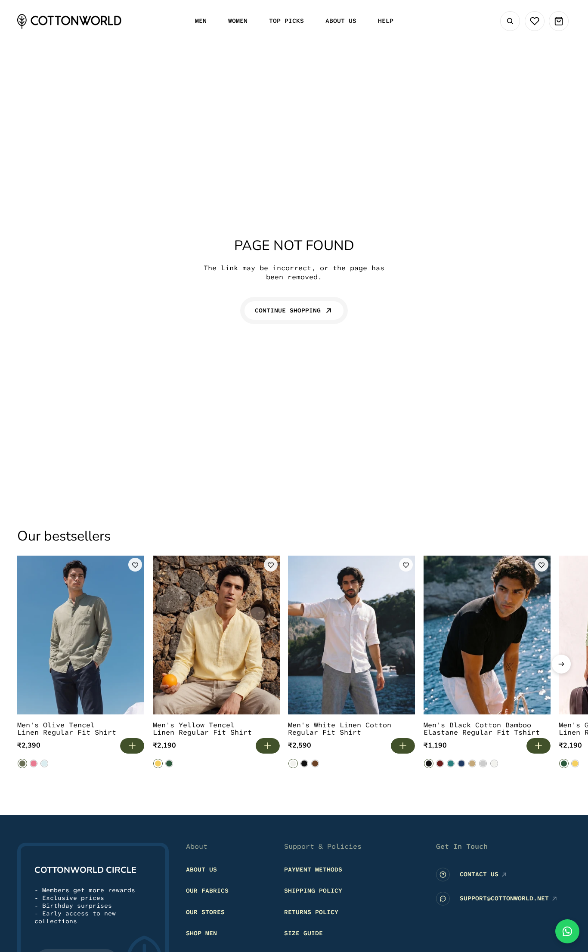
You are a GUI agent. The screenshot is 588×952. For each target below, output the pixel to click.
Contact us (479, 874)
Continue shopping (288, 310)
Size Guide (303, 933)
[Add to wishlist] (135, 565)
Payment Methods (313, 869)
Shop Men (201, 933)
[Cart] (559, 21)
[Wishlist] (535, 21)
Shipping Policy (313, 890)
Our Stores (205, 912)
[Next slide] (561, 664)
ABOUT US (201, 869)
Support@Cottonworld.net (504, 898)
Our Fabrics (207, 890)
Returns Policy (311, 912)
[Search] (510, 21)
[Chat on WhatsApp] (567, 931)
